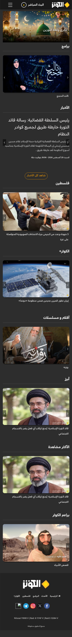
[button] (67, 77)
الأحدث (44, 596)
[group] (36, 26)
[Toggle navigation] (10, 5)
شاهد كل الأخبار (36, 175)
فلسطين (26, 596)
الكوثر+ (17, 596)
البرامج (35, 596)
